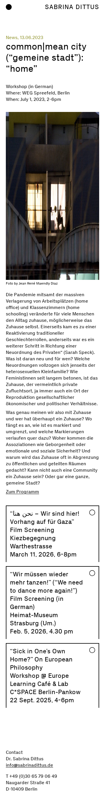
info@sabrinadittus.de (29, 765)
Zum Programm (22, 491)
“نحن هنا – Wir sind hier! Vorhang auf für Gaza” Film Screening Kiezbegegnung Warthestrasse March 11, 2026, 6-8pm (44, 534)
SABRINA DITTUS (72, 7)
